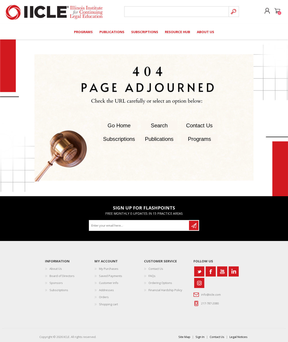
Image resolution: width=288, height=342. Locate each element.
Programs (199, 139)
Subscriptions (119, 139)
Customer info (108, 283)
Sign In (200, 337)
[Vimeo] (234, 271)
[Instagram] (199, 283)
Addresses (106, 290)
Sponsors (56, 283)
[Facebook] (211, 271)
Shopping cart (277, 11)
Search (159, 125)
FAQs (151, 276)
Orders (104, 297)
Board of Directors (62, 276)
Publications (159, 139)
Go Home (119, 125)
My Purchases (108, 269)
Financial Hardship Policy (165, 290)
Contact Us (199, 125)
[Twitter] (199, 271)
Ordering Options (160, 283)
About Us (56, 269)
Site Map (184, 337)
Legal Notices (239, 337)
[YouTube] (222, 271)
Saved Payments (110, 276)
